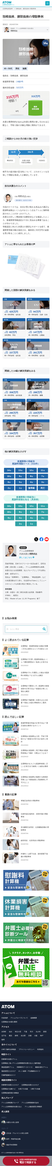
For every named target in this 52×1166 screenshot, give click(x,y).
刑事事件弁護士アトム (9, 1059)
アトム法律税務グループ (10, 1103)
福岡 (3, 1039)
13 (20, 470)
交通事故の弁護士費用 (9, 1022)
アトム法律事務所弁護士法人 (11, 1107)
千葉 (25, 1032)
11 (43, 470)
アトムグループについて (19, 1018)
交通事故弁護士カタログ (30, 1085)
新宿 (44, 1032)
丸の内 (38, 1032)
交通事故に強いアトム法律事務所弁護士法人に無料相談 (21, 1063)
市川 (31, 1032)
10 (9, 476)
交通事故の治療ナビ (8, 1089)
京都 (29, 1036)
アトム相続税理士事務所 (33, 1107)
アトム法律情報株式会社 (30, 1103)
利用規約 (40, 1049)
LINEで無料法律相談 (8, 1049)
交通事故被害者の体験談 (10, 1093)
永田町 (3, 1032)
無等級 (31, 488)
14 (9, 470)
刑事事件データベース (25, 1067)
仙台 (10, 1032)
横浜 (10, 1036)
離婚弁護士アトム (41, 1067)
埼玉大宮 (18, 1032)
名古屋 (23, 1036)
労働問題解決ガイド (8, 1075)
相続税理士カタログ (8, 1071)
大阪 (35, 1036)
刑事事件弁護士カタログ (10, 1085)
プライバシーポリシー (26, 1049)
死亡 (43, 488)
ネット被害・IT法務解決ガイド (29, 1071)
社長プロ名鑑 (23, 1089)
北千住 (3, 1036)
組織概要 (34, 1018)
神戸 (41, 1036)
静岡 (16, 1036)
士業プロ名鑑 (35, 1089)
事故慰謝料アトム (7, 1067)
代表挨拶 (4, 1018)
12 (32, 470)
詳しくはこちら (25, 557)
